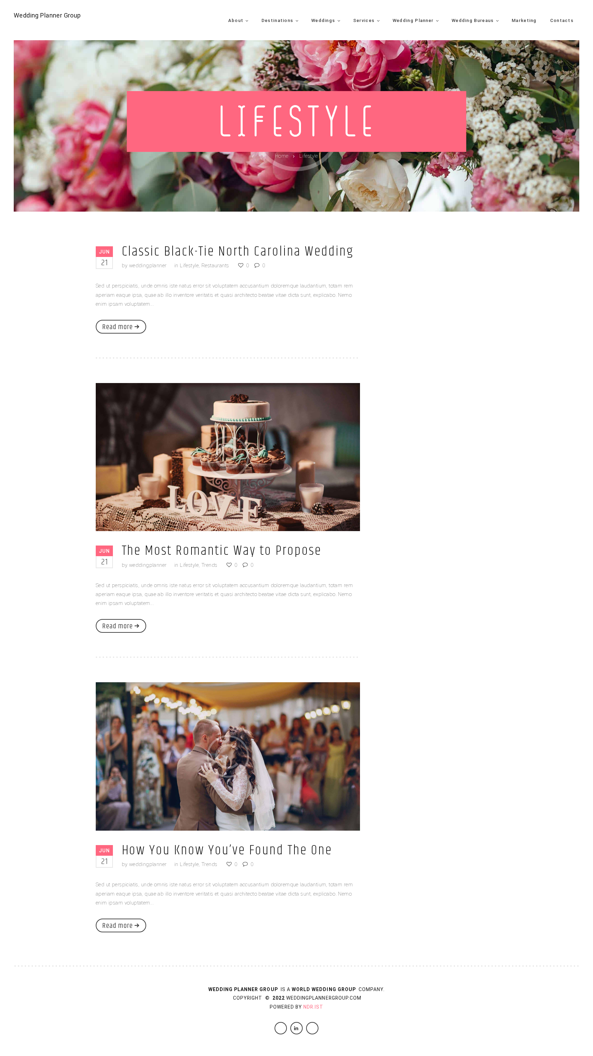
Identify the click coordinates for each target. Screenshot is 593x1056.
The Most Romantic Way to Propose (222, 550)
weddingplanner (148, 265)
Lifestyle (189, 265)
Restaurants (215, 265)
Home (282, 156)
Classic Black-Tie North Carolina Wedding (238, 251)
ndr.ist (313, 1007)
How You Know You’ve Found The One (227, 850)
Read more (117, 327)
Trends (209, 565)
